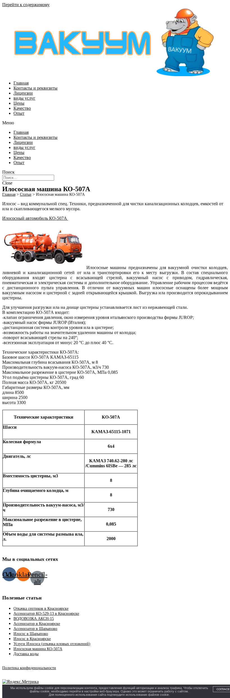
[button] (115, 122)
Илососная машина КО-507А (37, 649)
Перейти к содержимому (26, 4)
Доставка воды (25, 654)
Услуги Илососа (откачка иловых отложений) (51, 644)
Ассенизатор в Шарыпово (35, 629)
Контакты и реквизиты (35, 88)
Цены (18, 103)
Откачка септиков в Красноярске (40, 608)
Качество (22, 108)
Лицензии (23, 93)
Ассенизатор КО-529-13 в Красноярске (46, 613)
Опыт (18, 113)
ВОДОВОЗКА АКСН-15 (33, 619)
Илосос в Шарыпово (30, 634)
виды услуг (24, 98)
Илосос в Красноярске (32, 639)
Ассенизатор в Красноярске (36, 624)
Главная (21, 83)
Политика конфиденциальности (29, 668)
